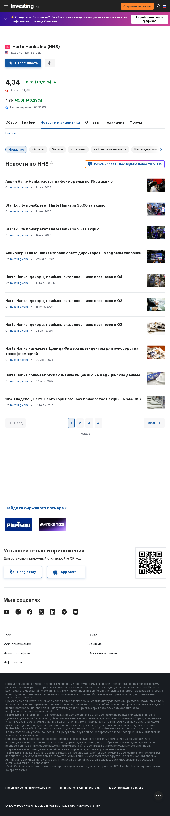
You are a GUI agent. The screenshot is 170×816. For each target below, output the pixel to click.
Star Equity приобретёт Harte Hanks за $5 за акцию (52, 229)
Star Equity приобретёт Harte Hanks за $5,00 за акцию (55, 205)
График (28, 122)
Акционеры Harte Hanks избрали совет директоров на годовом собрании (73, 253)
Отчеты (92, 122)
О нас (93, 635)
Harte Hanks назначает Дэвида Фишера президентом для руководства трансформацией (71, 351)
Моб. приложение (17, 644)
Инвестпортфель (17, 653)
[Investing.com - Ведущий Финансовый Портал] (26, 6)
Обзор (11, 122)
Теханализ (114, 122)
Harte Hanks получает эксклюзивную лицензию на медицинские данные (72, 375)
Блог (7, 635)
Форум (135, 122)
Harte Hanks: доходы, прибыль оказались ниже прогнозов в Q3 (63, 300)
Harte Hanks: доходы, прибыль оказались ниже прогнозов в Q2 (63, 324)
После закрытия (20, 107)
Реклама (95, 644)
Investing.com (19, 187)
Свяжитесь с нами (103, 653)
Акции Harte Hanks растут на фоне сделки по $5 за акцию (59, 181)
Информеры (13, 662)
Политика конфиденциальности (79, 787)
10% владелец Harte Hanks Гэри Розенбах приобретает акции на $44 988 (73, 399)
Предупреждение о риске (125, 787)
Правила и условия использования (28, 787)
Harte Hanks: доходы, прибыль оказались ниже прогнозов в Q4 (63, 277)
